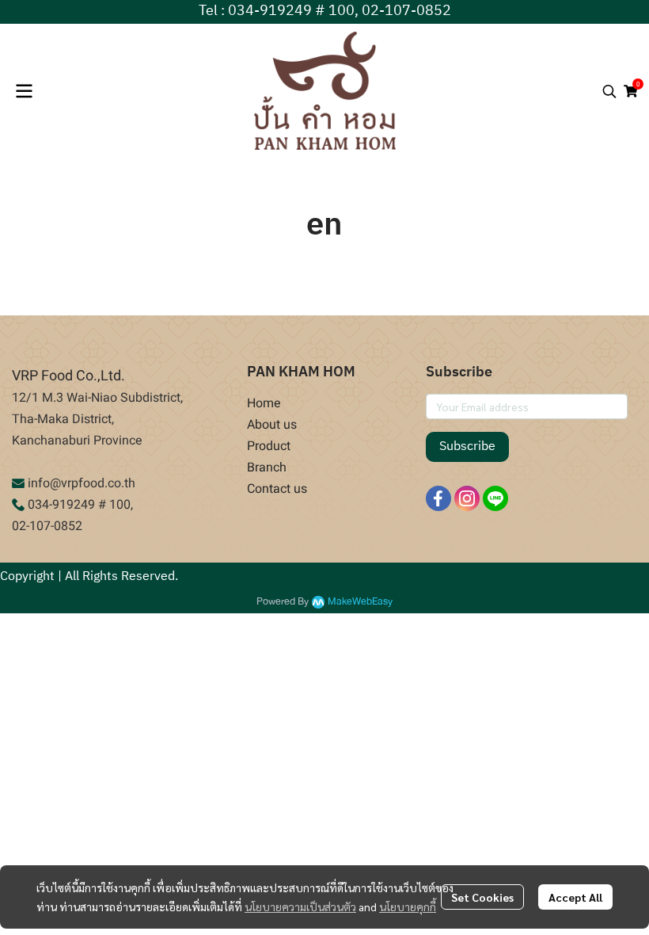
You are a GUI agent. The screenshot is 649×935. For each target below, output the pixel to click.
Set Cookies (482, 897)
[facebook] (438, 498)
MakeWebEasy (360, 601)
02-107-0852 (47, 525)
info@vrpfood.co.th (81, 482)
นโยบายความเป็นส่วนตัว (300, 906)
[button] (609, 91)
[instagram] (467, 498)
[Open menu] (24, 91)
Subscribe (467, 446)
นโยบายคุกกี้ (407, 906)
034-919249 (61, 504)
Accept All (575, 897)
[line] (495, 498)
